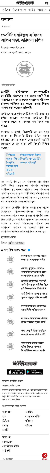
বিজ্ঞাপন (6, 437)
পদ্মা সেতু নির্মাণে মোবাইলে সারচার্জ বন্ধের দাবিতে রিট (33, 332)
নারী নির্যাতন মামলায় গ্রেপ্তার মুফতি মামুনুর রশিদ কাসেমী (34, 295)
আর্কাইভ (29, 412)
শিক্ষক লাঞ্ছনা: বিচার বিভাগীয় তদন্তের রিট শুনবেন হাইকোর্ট (30, 159)
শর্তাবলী (6, 451)
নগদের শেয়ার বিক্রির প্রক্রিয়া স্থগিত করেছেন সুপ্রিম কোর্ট (34, 320)
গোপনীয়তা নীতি (10, 446)
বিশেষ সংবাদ (19, 10)
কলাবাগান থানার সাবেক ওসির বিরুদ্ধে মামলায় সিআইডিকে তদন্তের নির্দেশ (33, 347)
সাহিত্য (28, 425)
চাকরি (5, 430)
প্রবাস (5, 425)
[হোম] (2, 26)
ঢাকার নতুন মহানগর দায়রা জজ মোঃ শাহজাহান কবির (33, 257)
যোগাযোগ (7, 442)
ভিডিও (5, 421)
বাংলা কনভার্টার (32, 416)
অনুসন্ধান (6, 412)
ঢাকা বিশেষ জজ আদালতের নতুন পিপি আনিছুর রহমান (33, 307)
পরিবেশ (29, 421)
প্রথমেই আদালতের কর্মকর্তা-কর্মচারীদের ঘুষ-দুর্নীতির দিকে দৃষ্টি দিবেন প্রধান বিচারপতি (34, 285)
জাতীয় (32, 10)
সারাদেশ (42, 10)
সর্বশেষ (6, 10)
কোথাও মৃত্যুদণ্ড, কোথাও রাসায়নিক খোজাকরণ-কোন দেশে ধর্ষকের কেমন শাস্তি (33, 272)
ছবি (4, 416)
